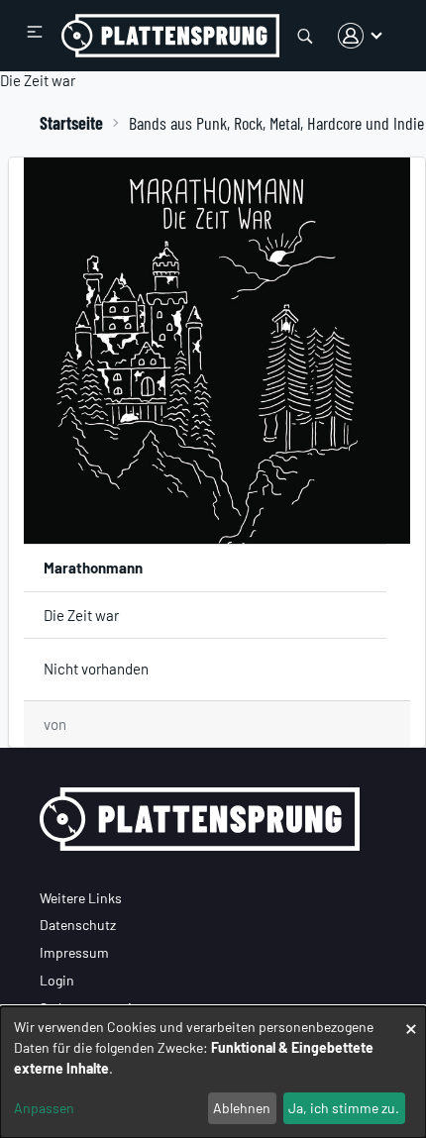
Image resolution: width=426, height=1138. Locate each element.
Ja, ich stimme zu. (343, 1107)
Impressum (74, 952)
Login (57, 980)
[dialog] (213, 1072)
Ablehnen (241, 1107)
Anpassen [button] (44, 1107)
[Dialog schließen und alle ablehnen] (411, 1018)
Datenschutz (78, 924)
